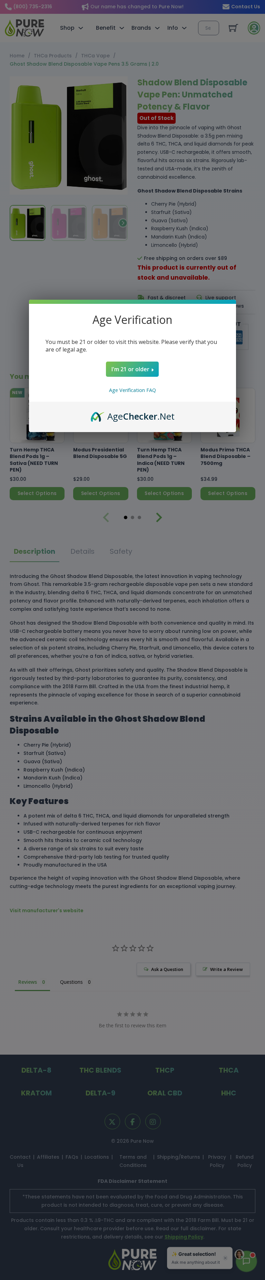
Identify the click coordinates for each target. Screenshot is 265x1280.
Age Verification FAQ (132, 390)
